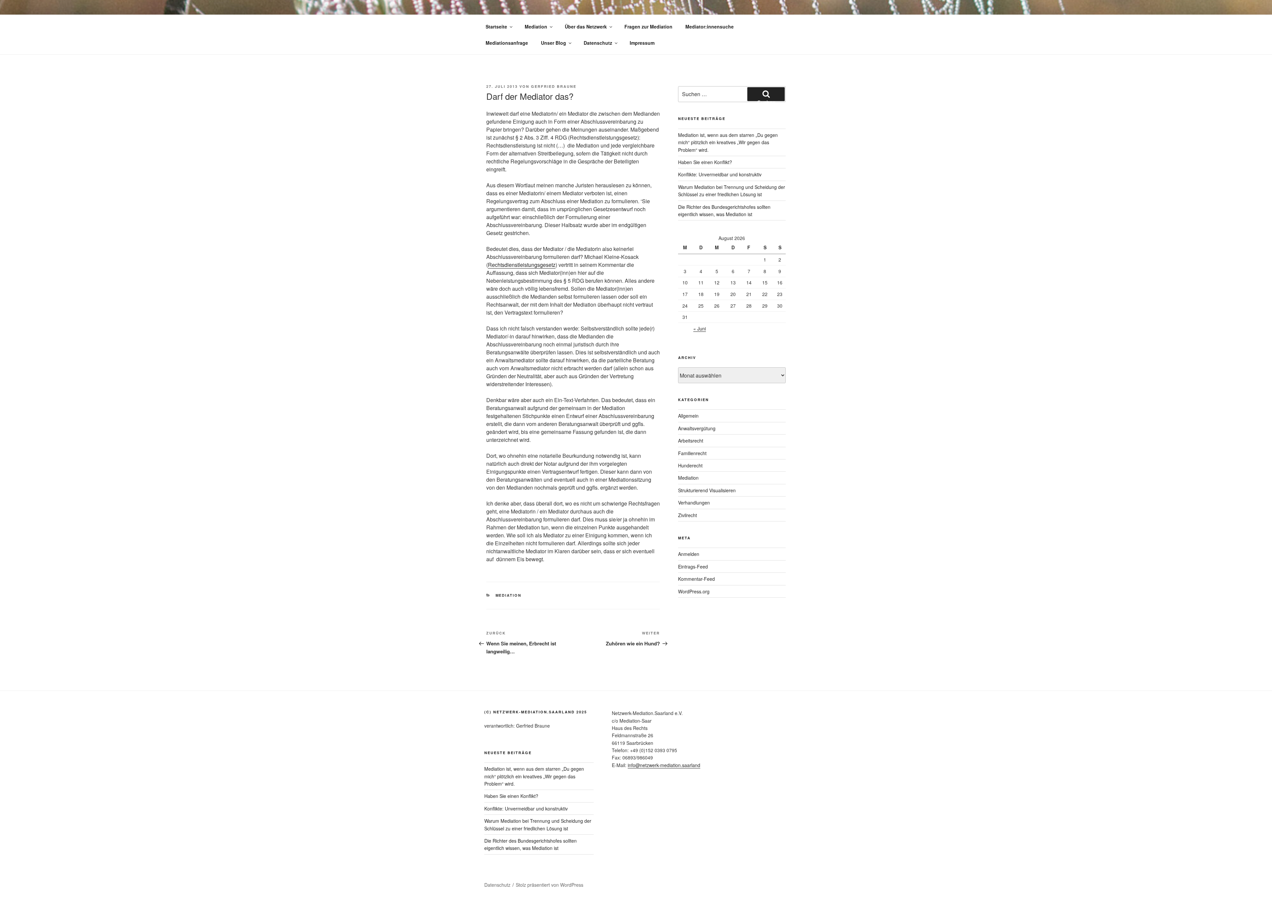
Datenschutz (598, 42)
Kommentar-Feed (696, 578)
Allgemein (688, 415)
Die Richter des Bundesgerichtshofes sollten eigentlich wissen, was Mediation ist (530, 844)
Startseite (496, 26)
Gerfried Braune (553, 86)
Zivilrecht (687, 515)
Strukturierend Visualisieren (707, 490)
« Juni (699, 328)
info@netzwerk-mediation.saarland (664, 765)
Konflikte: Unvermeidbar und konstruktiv (720, 174)
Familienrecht (692, 453)
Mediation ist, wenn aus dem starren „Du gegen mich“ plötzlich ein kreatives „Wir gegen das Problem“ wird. (728, 142)
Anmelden (688, 554)
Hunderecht (690, 465)
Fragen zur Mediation (648, 26)
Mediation (536, 26)
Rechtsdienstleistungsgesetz (522, 265)
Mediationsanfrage (507, 42)
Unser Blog (553, 42)
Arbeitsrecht (690, 440)
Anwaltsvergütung (697, 428)
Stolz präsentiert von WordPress (549, 884)
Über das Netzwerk (586, 26)
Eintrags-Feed (693, 566)
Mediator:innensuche (709, 26)
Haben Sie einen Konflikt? (705, 162)
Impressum (642, 42)
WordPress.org (694, 591)
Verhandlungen (694, 502)
